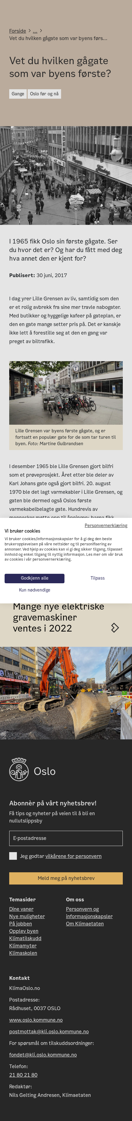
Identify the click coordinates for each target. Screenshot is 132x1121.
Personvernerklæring (106, 525)
